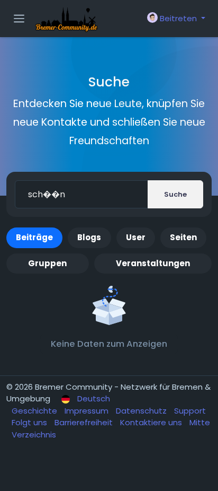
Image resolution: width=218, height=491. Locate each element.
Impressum (88, 410)
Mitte (199, 422)
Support (190, 410)
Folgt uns (30, 422)
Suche (175, 194)
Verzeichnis (34, 434)
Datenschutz (142, 410)
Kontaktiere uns (152, 422)
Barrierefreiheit (84, 422)
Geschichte (35, 410)
